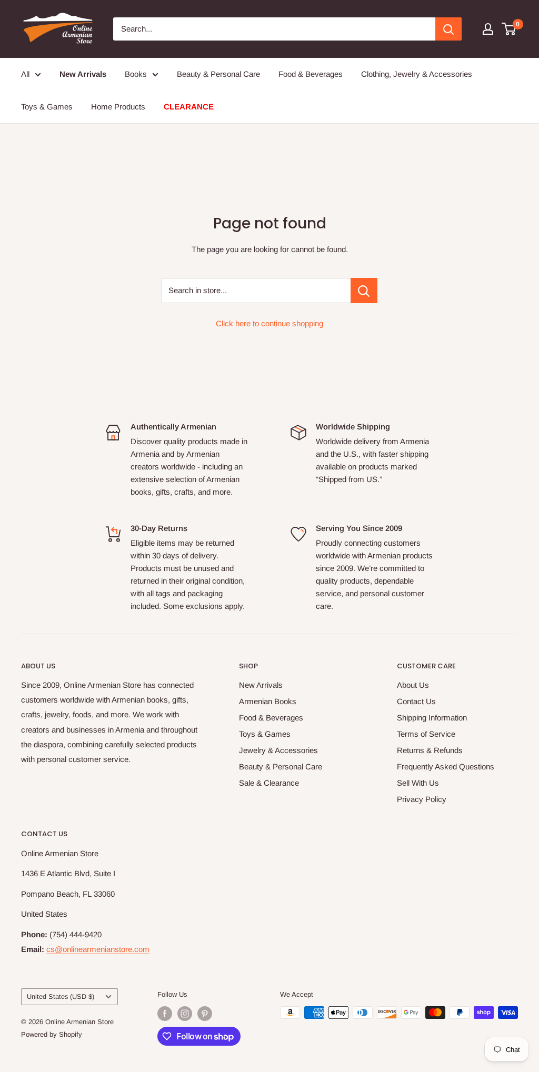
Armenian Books (267, 701)
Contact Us (416, 701)
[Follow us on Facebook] (164, 1013)
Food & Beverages (310, 73)
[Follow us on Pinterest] (204, 1013)
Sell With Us (418, 782)
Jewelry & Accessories (278, 750)
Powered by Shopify (51, 1034)
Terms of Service (426, 733)
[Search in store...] (364, 290)
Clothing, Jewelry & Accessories (416, 73)
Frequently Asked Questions (445, 766)
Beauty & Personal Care (218, 73)
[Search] (448, 29)
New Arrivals (261, 684)
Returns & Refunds (430, 750)
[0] (509, 29)
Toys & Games (47, 106)
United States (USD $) (60, 996)
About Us (413, 684)
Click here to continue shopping (269, 323)
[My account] (488, 29)
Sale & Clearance (269, 782)
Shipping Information (432, 717)
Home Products (118, 106)
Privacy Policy (421, 799)
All (25, 73)
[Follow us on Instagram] (184, 1013)
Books (136, 73)
